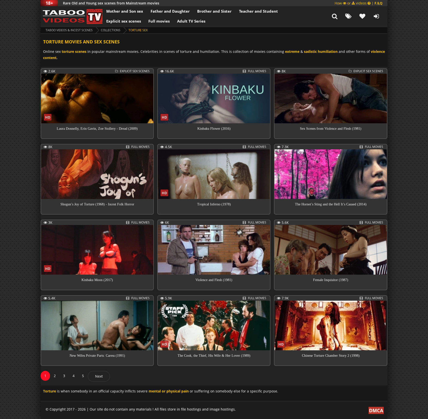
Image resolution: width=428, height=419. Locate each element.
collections (110, 30)
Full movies (159, 21)
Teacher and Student (258, 11)
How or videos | (358, 3)
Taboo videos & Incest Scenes (69, 30)
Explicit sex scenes (123, 21)
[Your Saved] (362, 16)
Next (99, 376)
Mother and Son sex (124, 11)
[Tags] (348, 16)
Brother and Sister (214, 11)
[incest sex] (72, 16)
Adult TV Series (191, 21)
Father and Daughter (170, 11)
